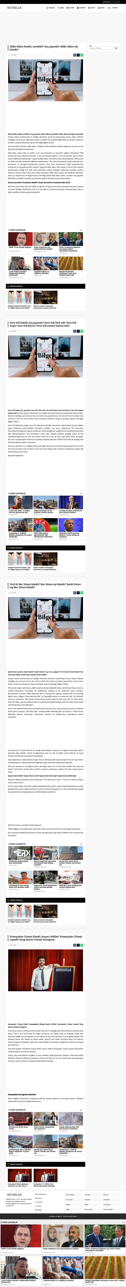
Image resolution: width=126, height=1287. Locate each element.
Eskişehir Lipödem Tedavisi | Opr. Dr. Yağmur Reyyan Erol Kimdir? (19, 307)
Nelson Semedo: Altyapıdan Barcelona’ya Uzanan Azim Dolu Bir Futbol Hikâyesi (45, 308)
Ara (90, 46)
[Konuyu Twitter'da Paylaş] (78, 55)
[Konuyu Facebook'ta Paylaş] (74, 55)
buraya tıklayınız (52, 1098)
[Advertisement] (63, 26)
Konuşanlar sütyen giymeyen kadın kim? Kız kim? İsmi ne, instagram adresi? (18, 1186)
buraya (80, 1042)
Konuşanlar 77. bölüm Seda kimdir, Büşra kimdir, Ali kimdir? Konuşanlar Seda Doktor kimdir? (45, 1186)
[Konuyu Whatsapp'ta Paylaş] (81, 55)
